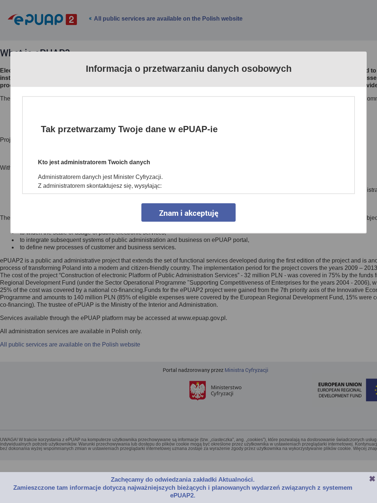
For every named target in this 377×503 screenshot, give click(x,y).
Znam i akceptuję (188, 213)
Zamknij (372, 479)
